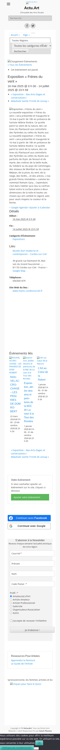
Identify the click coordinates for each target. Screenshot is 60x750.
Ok (39, 742)
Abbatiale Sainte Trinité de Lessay (30, 101)
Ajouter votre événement (27, 497)
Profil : (13, 592)
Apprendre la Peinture (23, 660)
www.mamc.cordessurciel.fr (28, 290)
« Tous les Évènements (20, 64)
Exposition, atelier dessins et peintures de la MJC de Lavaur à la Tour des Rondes (29, 402)
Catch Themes (45, 731)
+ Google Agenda (18, 207)
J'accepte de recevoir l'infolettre (30, 620)
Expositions (19, 239)
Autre (16, 612)
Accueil (15, 34)
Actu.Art (31, 8)
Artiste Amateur (21, 599)
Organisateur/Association (26, 609)
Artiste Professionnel (24, 602)
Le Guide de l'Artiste (22, 663)
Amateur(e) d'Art (21, 596)
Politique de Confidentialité (17, 747)
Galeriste (17, 606)
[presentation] (15, 372)
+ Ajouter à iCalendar (38, 207)
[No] (36, 748)
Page (26, 34)
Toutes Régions (20, 40)
